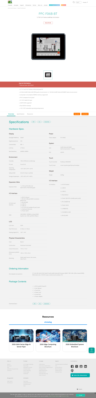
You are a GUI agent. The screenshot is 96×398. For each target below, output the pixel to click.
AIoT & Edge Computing (28, 364)
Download (85, 114)
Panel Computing (27, 370)
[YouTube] (81, 365)
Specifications (20, 114)
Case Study (25, 381)
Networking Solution (43, 370)
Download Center (27, 384)
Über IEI (8, 364)
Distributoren (10, 382)
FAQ (56, 365)
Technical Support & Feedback (61, 364)
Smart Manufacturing (43, 373)
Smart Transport (42, 375)
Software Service (58, 370)
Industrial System (26, 369)
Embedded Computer (27, 367)
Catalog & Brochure (27, 382)
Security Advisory (58, 367)
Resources (30, 114)
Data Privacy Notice (54, 396)
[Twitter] (76, 365)
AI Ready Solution (42, 369)
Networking (25, 365)
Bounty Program (58, 369)
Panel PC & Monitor (21, 8)
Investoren (9, 370)
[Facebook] (72, 365)
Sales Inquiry (9, 381)
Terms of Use (65, 396)
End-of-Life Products (12, 8)
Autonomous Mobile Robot (44, 365)
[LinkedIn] (85, 365)
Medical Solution (42, 372)
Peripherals (25, 373)
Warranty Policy (58, 372)
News (24, 385)
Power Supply (26, 372)
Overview (11, 114)
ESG (8, 367)
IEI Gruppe (9, 365)
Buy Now (77, 114)
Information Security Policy (12, 369)
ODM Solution (42, 364)
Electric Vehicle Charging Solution (46, 367)
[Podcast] (72, 369)
